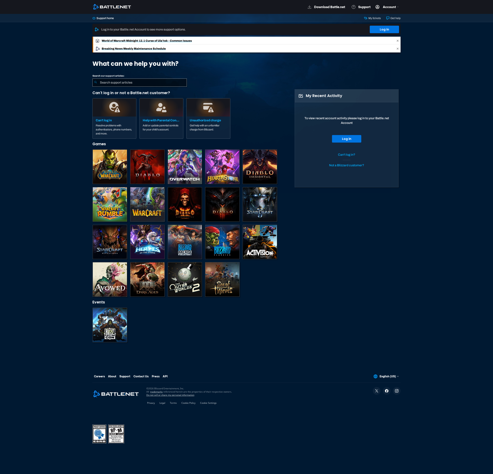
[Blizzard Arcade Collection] (185, 242)
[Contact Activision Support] (259, 242)
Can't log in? (346, 154)
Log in (384, 29)
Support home (105, 18)
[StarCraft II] (259, 204)
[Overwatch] (185, 166)
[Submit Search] (95, 83)
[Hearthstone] (222, 166)
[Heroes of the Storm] (147, 242)
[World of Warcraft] (109, 166)
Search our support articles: (108, 75)
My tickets (374, 18)
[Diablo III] (222, 204)
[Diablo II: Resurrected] (185, 204)
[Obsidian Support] (109, 279)
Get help (395, 18)
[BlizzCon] (109, 325)
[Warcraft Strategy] (147, 204)
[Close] (398, 41)
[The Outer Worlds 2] (185, 279)
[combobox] (139, 83)
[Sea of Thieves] (222, 279)
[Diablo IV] (147, 166)
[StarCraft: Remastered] (109, 242)
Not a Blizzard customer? (346, 165)
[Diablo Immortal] (259, 166)
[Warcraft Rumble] (109, 204)
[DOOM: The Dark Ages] (147, 279)
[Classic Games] (222, 242)
